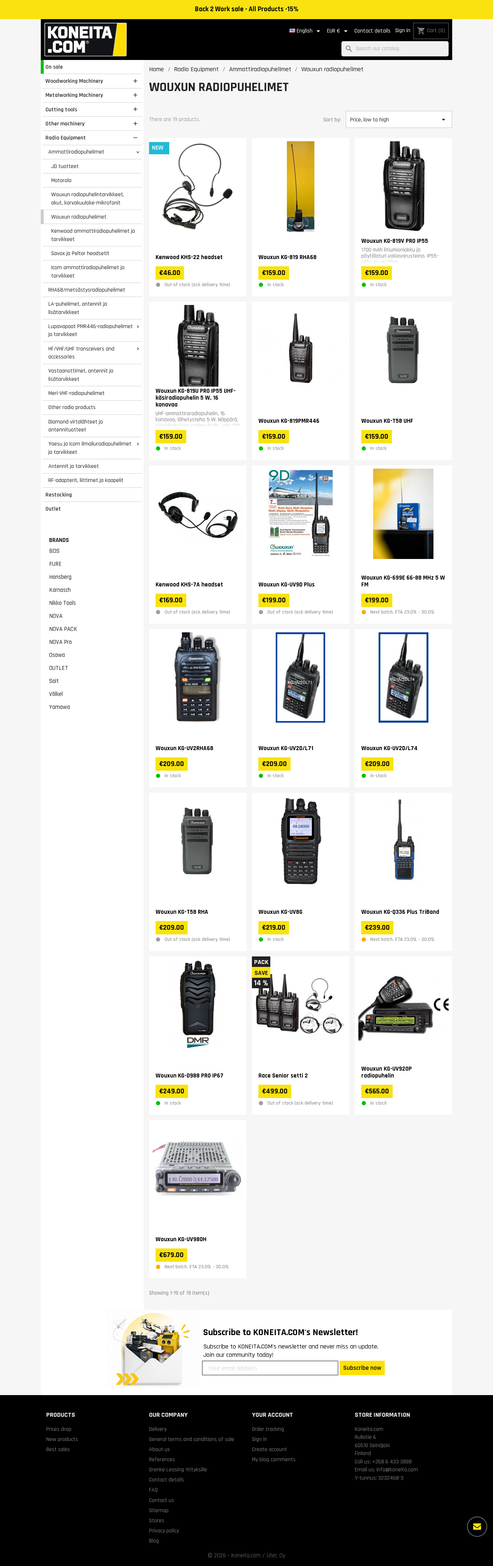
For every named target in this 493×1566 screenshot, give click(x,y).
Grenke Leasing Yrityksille (178, 1469)
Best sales (58, 1449)
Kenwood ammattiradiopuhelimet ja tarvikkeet (93, 235)
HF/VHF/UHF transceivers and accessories (81, 353)
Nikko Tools (62, 603)
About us (159, 1449)
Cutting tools (61, 109)
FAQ (153, 1489)
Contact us (161, 1500)
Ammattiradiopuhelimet (76, 151)
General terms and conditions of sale (191, 1439)
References (162, 1459)
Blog (154, 1540)
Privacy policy (164, 1530)
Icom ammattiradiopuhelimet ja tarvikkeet (88, 271)
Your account (272, 1415)
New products (62, 1439)
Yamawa (59, 707)
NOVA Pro (60, 642)
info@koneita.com (397, 1469)
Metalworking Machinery (74, 95)
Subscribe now (362, 1368)
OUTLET (58, 668)
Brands (59, 540)
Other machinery (64, 123)
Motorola (61, 180)
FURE (55, 564)
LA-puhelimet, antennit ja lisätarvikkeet (77, 308)
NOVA (55, 616)
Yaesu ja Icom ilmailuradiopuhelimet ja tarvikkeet (89, 448)
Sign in (402, 30)
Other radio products (72, 407)
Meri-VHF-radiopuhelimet (76, 393)
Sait (54, 681)
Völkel (56, 694)
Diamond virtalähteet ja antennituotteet (75, 426)
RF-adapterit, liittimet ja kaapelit (85, 480)
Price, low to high (399, 119)
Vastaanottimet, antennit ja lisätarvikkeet (80, 375)
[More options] (477, 1526)
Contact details (372, 31)
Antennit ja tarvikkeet (73, 466)
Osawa (57, 655)
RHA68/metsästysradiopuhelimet (86, 289)
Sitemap (159, 1510)
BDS (54, 551)
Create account (269, 1449)
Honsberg (60, 577)
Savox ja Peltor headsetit (80, 253)
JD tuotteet (65, 166)
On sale (54, 66)
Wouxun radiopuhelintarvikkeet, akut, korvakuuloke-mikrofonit (87, 198)
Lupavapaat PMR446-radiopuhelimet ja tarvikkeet (90, 330)
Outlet (53, 508)
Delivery (158, 1429)
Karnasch (60, 590)
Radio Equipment (65, 137)
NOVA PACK (63, 629)
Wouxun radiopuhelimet (78, 216)
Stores (156, 1520)
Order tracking (268, 1429)
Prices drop (58, 1429)
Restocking (58, 494)
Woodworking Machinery (74, 81)
